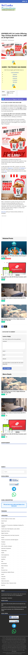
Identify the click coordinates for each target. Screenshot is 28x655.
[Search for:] (14, 472)
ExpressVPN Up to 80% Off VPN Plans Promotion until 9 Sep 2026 (13, 277)
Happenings (4, 550)
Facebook (15, 78)
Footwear (3, 542)
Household (3, 557)
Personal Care (4, 570)
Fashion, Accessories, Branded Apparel (9, 539)
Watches (3, 585)
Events (2, 537)
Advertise (10, 598)
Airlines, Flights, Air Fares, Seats (8, 518)
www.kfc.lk (10, 168)
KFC (5, 326)
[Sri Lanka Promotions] (14, 7)
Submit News (4, 598)
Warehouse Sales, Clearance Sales (8, 583)
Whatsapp (15, 76)
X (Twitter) (15, 80)
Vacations (3, 578)
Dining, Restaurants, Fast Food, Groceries (10, 535)
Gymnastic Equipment (6, 548)
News (2, 567)
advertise (15, 638)
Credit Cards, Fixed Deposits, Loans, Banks (10, 528)
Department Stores (5, 531)
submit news (19, 638)
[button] (25, 1)
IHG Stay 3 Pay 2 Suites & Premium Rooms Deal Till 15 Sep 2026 (13, 298)
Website (4, 358)
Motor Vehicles (4, 565)
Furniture (3, 544)
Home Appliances (5, 554)
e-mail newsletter (15, 72)
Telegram (15, 74)
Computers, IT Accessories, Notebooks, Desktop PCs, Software (12, 526)
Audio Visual (4, 521)
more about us (19, 595)
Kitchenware (4, 563)
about (12, 638)
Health (2, 552)
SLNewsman (11, 40)
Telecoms (3, 576)
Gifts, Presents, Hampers (6, 546)
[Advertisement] (14, 21)
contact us (24, 638)
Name (4, 351)
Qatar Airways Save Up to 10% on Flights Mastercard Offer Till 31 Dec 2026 (13, 319)
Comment (5, 341)
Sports (2, 574)
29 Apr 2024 (4, 40)
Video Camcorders (5, 581)
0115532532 (22, 168)
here (6, 171)
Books (2, 523)
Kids (2, 561)
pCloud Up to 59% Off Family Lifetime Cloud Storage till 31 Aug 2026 (13, 256)
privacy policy (8, 638)
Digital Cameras (4, 533)
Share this (3, 211)
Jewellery (3, 559)
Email (4, 355)
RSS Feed (15, 82)
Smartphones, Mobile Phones (7, 572)
